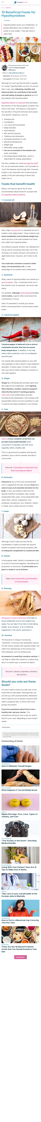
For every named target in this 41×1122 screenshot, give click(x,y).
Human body (6, 918)
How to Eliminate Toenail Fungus (16, 766)
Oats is (4, 439)
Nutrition (8, 7)
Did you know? (6, 788)
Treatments (6, 764)
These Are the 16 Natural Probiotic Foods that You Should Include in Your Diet (19, 949)
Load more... (20, 957)
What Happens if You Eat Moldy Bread (19, 790)
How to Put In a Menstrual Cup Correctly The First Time (20, 921)
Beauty (4, 812)
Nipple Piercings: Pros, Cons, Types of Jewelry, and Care (19, 815)
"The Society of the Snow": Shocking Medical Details (19, 842)
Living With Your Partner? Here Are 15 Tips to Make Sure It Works (19, 868)
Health (4, 891)
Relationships (6, 865)
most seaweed (26, 293)
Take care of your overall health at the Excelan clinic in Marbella (19, 895)
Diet (3, 7)
